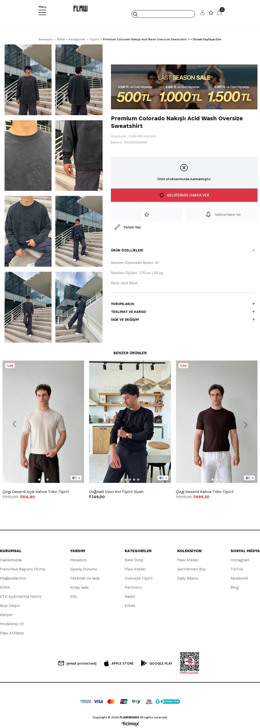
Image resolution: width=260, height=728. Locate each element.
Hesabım (78, 560)
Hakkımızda (11, 560)
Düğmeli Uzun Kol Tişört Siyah (116, 491)
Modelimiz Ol (12, 624)
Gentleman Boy (191, 569)
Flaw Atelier (135, 569)
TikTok (237, 569)
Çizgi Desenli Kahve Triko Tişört (205, 491)
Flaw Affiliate (12, 633)
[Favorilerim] (211, 14)
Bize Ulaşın (10, 605)
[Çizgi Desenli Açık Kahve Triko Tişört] (43, 422)
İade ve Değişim (125, 319)
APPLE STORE (122, 663)
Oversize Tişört (139, 578)
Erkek (130, 605)
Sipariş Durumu (83, 569)
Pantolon (133, 587)
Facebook (239, 578)
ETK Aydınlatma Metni (20, 596)
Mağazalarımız (13, 578)
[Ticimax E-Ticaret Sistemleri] (130, 724)
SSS (73, 596)
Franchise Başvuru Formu (22, 569)
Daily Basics (187, 578)
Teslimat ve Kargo (128, 311)
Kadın (130, 596)
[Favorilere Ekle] (147, 214)
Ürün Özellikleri (127, 250)
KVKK (5, 587)
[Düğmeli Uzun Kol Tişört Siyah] (130, 422)
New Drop (134, 560)
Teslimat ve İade (85, 578)
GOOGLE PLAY (160, 663)
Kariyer (6, 614)
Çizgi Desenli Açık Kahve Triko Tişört (36, 491)
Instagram (240, 560)
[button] (39, 480)
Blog (235, 587)
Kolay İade (79, 587)
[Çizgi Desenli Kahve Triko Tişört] (216, 422)
